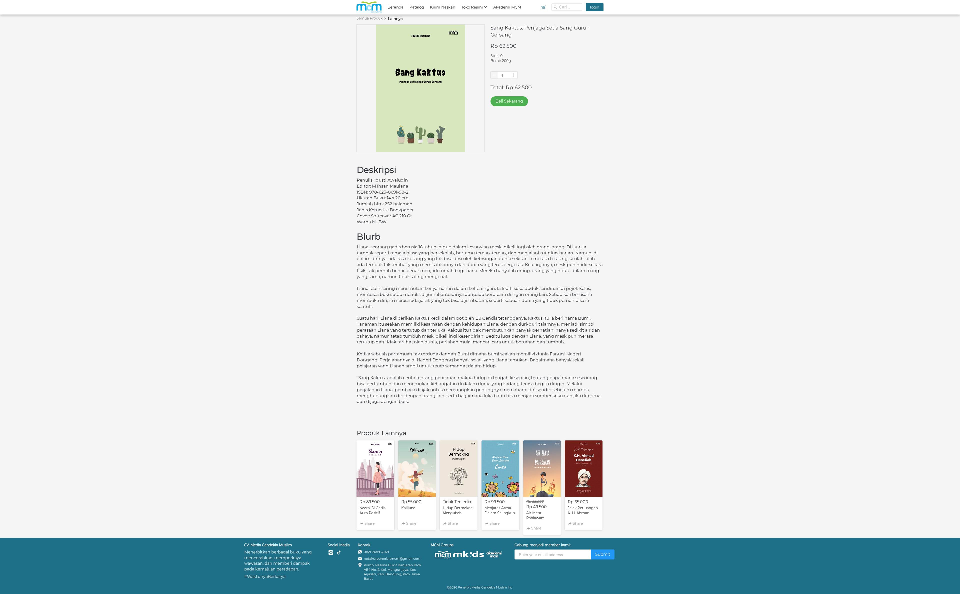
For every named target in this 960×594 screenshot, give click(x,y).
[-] (331, 552)
